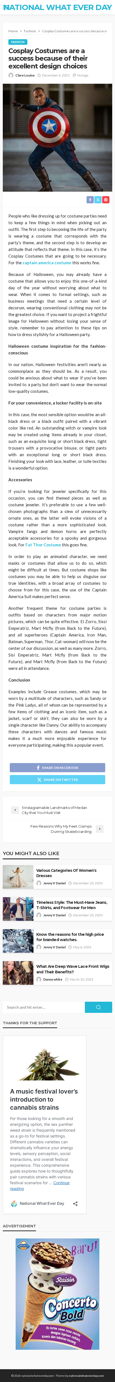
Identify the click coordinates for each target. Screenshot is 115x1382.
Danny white (52, 979)
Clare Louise (25, 75)
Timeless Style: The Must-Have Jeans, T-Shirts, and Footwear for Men (71, 905)
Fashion (18, 42)
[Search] (107, 7)
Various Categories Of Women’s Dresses (66, 873)
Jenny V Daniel (54, 883)
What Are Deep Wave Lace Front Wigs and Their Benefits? (72, 969)
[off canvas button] (6, 7)
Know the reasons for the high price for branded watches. (70, 937)
